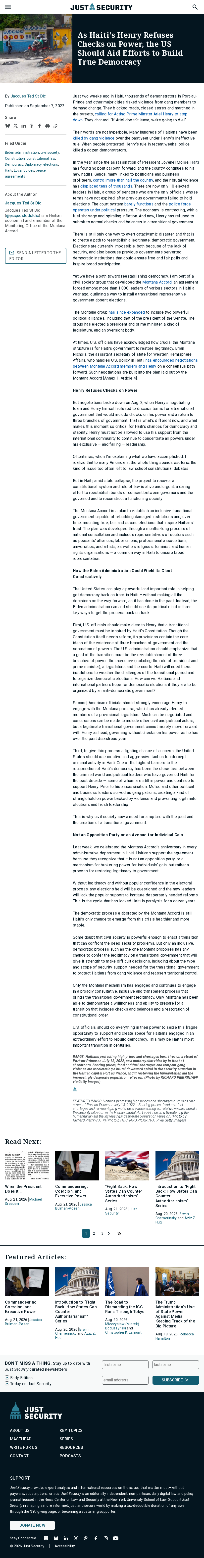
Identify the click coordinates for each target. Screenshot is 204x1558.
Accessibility (65, 1546)
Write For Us (23, 1447)
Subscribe (172, 1380)
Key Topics (71, 1430)
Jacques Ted (23, 203)
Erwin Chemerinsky (172, 1216)
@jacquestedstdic (22, 215)
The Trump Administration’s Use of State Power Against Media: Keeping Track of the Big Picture (175, 1314)
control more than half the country (123, 180)
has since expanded (127, 312)
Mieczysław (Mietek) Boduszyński (122, 1326)
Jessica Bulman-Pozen (73, 1206)
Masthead (21, 1439)
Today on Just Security (30, 1383)
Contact (19, 1456)
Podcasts (70, 1456)
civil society (50, 152)
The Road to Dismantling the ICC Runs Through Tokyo (125, 1307)
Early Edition (21, 1377)
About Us (20, 1430)
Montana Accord (156, 282)
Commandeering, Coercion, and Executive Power (71, 1191)
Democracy (14, 164)
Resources (71, 1447)
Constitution (15, 158)
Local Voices (24, 170)
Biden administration (22, 152)
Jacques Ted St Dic (28, 96)
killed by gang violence (93, 138)
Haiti (8, 170)
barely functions (138, 204)
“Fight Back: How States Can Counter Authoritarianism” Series (123, 1193)
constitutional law (41, 158)
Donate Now (32, 1525)
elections (50, 164)
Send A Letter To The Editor (35, 255)
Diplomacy (33, 164)
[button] (195, 6)
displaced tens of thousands (106, 186)
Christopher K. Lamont (123, 1332)
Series (66, 1439)
